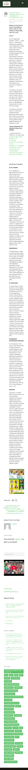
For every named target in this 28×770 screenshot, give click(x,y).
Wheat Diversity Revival (16, 653)
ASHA (6, 675)
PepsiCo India (19, 743)
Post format (8, 749)
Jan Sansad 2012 (8, 715)
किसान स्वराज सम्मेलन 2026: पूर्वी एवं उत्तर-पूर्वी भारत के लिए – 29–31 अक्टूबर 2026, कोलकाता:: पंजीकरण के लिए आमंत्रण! (15, 605)
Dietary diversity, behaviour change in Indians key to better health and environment (14, 658)
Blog (21, 675)
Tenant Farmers (9, 758)
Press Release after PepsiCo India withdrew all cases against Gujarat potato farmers (15, 649)
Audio (11, 675)
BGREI (16, 675)
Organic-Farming (9, 740)
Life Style (15, 727)
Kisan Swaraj (18, 715)
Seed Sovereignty (17, 21)
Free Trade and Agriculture (11, 703)
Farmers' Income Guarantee (11, 684)
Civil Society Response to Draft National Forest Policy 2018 (15, 643)
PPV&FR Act (16, 749)
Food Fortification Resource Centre (13, 696)
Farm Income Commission (11, 690)
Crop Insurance (15, 678)
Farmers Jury (18, 687)
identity (18, 706)
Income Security (9, 709)
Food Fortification (9, 693)
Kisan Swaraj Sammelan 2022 (11, 724)
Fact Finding (8, 681)
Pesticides (19, 746)
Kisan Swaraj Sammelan (10, 721)
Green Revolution (9, 706)
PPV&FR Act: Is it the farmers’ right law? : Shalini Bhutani (15, 149)
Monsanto (18, 730)
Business (7, 678)
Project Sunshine (9, 752)
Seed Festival (19, 752)
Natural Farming (9, 737)
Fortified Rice (8, 699)
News (10, 21)
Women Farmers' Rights (10, 761)
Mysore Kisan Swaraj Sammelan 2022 (13, 734)
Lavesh (7, 653)
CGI (6, 647)
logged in (18, 539)
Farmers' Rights (9, 687)
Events (20, 19)
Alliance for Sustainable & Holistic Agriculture (13, 671)
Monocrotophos (9, 730)
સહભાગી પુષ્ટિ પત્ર (9, 620)
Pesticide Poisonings (10, 746)
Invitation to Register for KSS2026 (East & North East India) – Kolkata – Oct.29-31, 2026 (15, 611)
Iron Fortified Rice (9, 712)
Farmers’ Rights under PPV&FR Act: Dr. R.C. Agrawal (15, 138)
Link (21, 727)
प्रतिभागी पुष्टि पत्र (9, 623)
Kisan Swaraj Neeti (9, 718)
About (14, 659)
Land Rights (8, 727)
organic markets (9, 743)
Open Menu (22, 2)
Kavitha (13, 19)
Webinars (11, 22)
